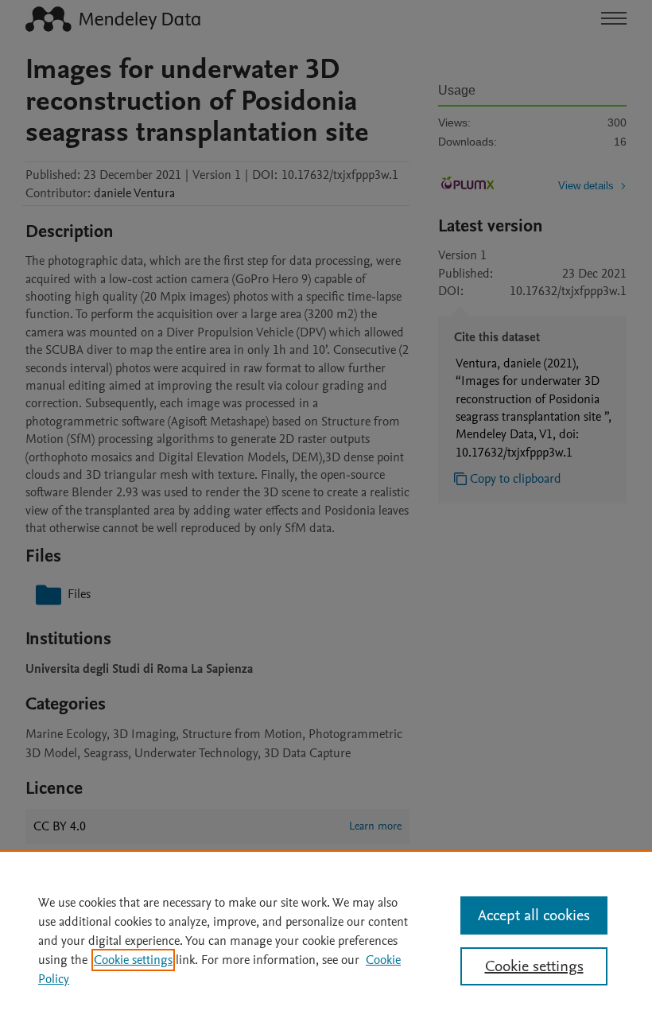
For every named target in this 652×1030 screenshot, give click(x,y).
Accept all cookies (534, 915)
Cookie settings (133, 960)
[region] (326, 940)
